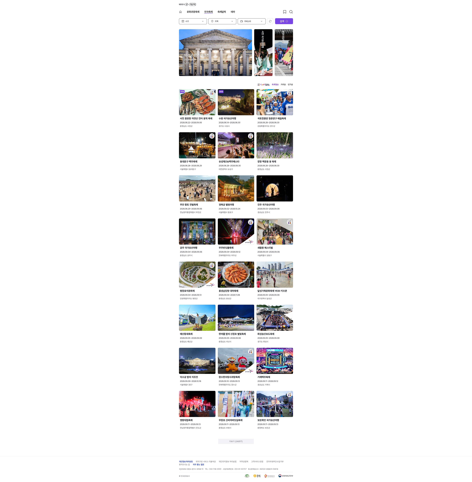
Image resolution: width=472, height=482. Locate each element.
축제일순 (275, 84)
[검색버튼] (291, 12)
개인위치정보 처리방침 (227, 461)
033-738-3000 (215, 469)
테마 (233, 11)
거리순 (283, 84)
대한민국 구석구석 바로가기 (187, 4)
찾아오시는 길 (184, 464)
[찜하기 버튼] (285, 12)
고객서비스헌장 (257, 461)
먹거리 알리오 (263, 84)
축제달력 (222, 11)
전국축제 (208, 11)
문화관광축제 (193, 11)
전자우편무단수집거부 (275, 461)
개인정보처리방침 (186, 461)
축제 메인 (180, 11)
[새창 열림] (247, 477)
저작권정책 (244, 461)
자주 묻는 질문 (198, 464)
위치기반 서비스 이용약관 (206, 461)
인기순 (290, 84)
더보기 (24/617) (236, 441)
